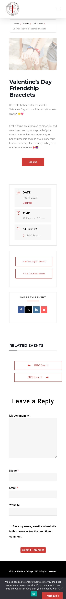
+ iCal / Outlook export (34, 273)
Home (16, 23)
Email (13, 487)
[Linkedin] (36, 309)
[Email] (44, 309)
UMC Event (37, 23)
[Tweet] (28, 309)
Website (14, 505)
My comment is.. (19, 415)
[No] (61, 588)
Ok (33, 594)
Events (26, 23)
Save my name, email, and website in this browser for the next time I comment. (32, 531)
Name (14, 470)
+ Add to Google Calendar (33, 261)
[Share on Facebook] (21, 309)
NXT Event (35, 377)
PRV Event (41, 365)
